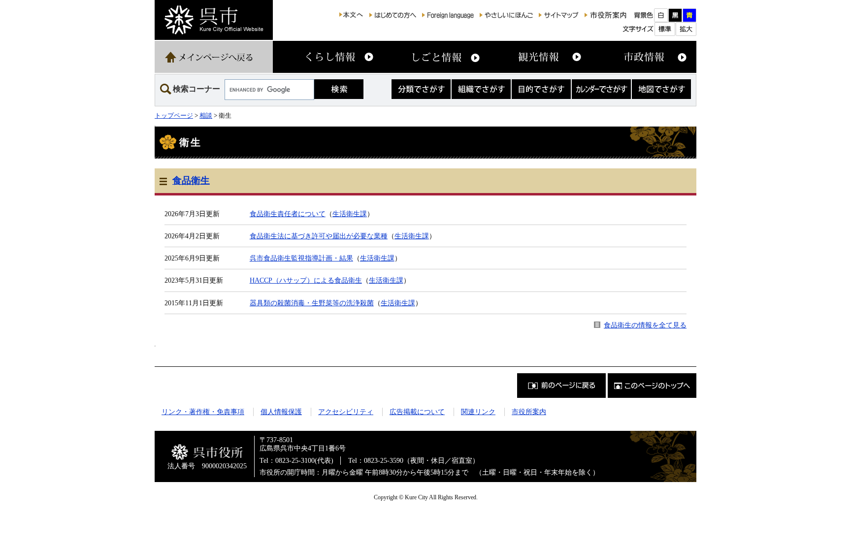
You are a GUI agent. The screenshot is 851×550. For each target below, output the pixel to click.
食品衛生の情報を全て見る (645, 325)
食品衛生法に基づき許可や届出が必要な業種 (319, 236)
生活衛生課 (349, 214)
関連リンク (478, 412)
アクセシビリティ (345, 412)
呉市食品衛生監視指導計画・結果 (301, 258)
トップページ (174, 115)
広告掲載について (417, 412)
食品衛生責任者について (288, 214)
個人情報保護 (281, 412)
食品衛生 (191, 180)
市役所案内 (529, 412)
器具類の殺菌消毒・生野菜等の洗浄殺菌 (312, 303)
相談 (205, 115)
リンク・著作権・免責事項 (203, 412)
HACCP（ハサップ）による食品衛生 (306, 280)
